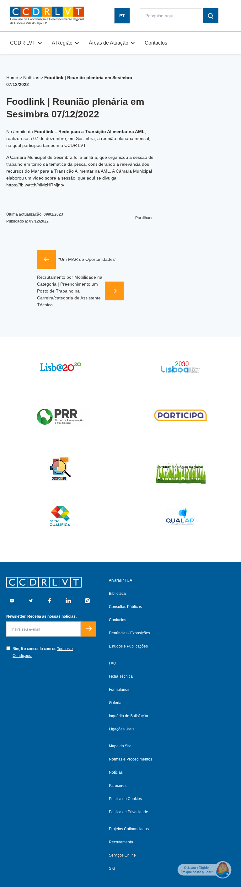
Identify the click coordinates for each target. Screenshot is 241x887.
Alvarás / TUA (120, 580)
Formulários (119, 689)
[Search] (210, 15)
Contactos (156, 43)
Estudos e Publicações (128, 646)
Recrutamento (121, 842)
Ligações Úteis (121, 729)
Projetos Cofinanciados (129, 829)
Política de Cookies (125, 799)
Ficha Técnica (121, 676)
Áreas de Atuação (108, 43)
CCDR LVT (22, 43)
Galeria (115, 703)
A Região (62, 43)
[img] (47, 16)
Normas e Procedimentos (130, 759)
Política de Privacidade (128, 812)
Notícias (31, 77)
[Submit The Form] (88, 629)
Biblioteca (117, 593)
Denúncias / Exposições (129, 633)
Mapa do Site (120, 746)
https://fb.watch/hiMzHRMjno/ (35, 184)
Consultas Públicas (125, 607)
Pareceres (117, 785)
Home (12, 77)
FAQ (112, 663)
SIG (112, 868)
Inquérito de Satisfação (128, 716)
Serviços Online (122, 855)
